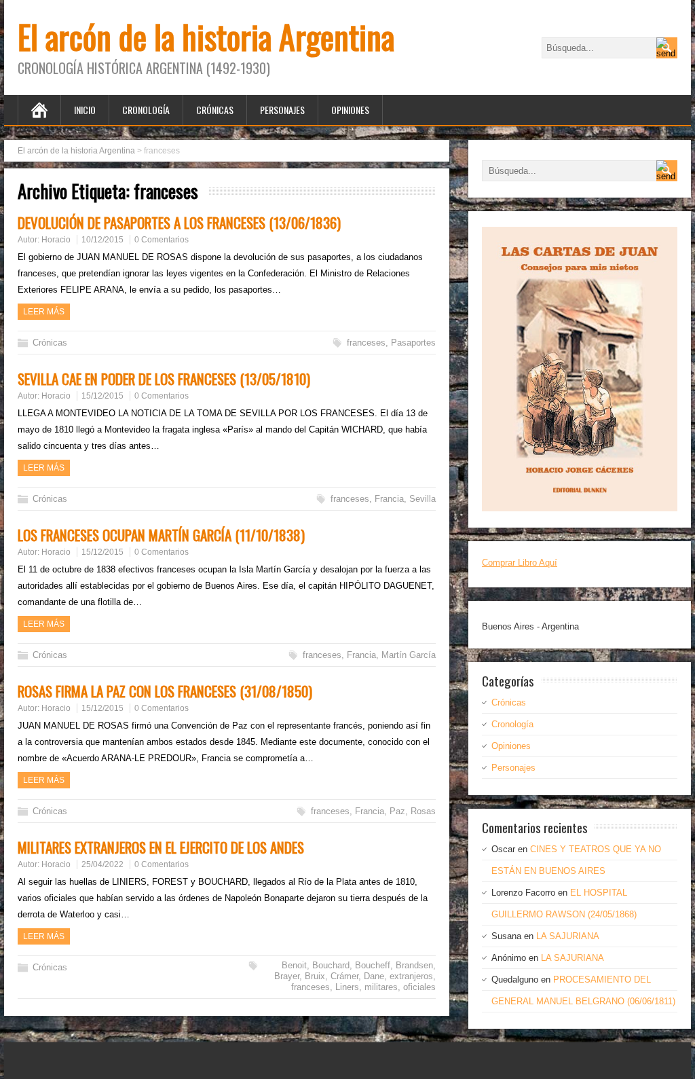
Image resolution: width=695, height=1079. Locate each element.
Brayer (286, 976)
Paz (397, 811)
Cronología (146, 110)
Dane (374, 976)
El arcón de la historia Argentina (206, 36)
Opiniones (350, 110)
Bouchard (331, 965)
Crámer (344, 976)
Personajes (282, 110)
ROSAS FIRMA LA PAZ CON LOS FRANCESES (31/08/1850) (165, 690)
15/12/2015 (102, 396)
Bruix (315, 976)
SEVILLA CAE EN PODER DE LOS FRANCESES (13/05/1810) (164, 378)
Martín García (408, 655)
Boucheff (372, 965)
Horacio (56, 239)
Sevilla (422, 499)
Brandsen (414, 965)
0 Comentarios (161, 239)
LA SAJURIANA (567, 936)
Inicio (85, 110)
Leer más (43, 311)
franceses (366, 342)
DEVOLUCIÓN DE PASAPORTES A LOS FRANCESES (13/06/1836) (179, 222)
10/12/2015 (102, 239)
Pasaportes (413, 342)
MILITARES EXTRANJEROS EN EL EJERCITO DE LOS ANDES (161, 847)
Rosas (423, 811)
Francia (389, 499)
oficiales (419, 987)
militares (381, 987)
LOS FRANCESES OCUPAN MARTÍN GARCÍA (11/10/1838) (161, 534)
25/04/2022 (102, 864)
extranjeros (411, 976)
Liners (347, 987)
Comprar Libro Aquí (519, 562)
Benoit (294, 965)
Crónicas (214, 110)
